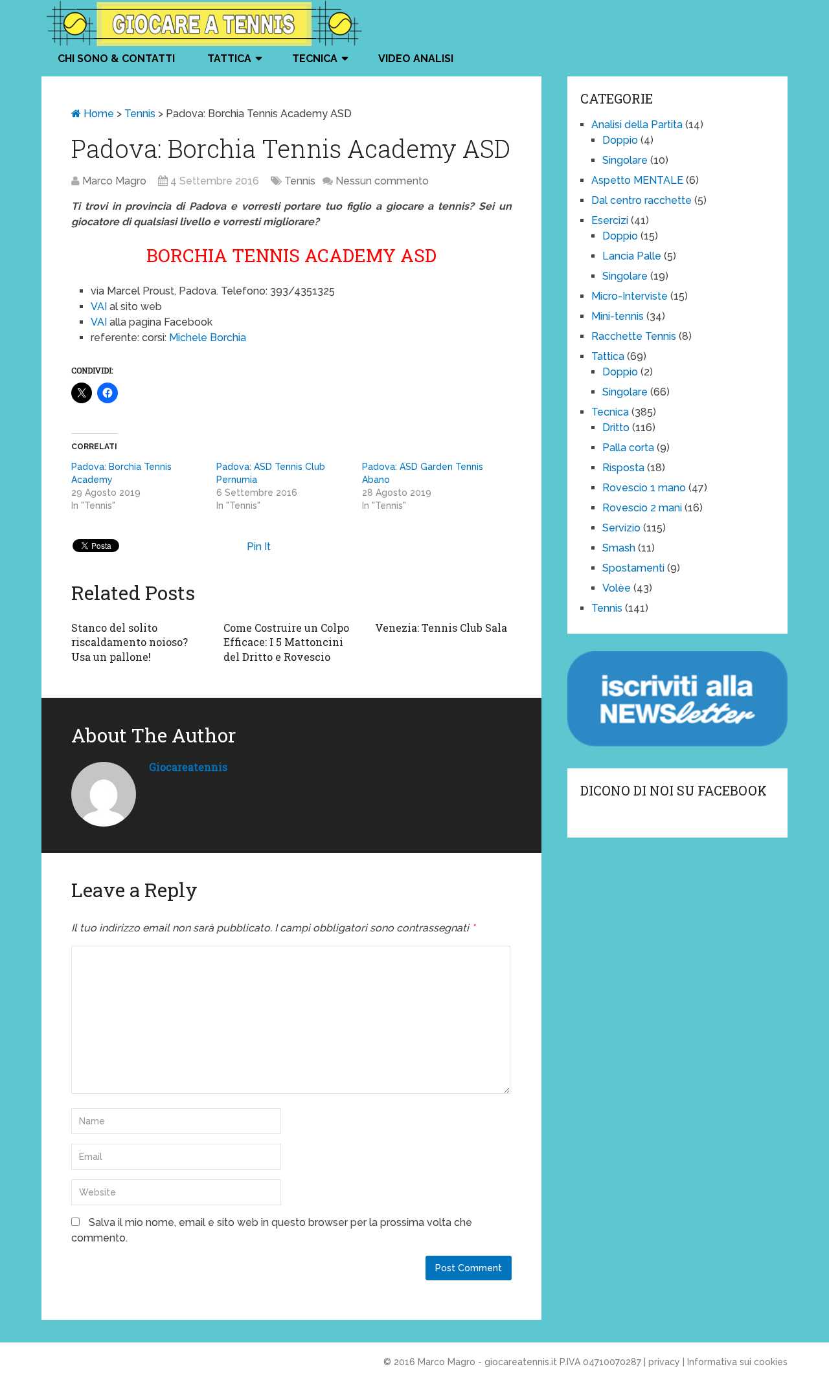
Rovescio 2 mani (642, 508)
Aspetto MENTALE (637, 180)
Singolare (625, 160)
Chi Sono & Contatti (116, 58)
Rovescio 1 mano (644, 488)
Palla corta (628, 447)
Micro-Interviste (629, 296)
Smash (618, 548)
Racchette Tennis (633, 336)
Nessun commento (382, 181)
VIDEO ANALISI (415, 58)
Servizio (621, 528)
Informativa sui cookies (737, 1362)
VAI (99, 306)
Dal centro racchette (641, 200)
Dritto (616, 427)
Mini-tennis (617, 316)
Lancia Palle (631, 256)
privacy (664, 1362)
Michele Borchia (207, 337)
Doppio (620, 140)
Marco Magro (114, 181)
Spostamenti (633, 568)
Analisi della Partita (637, 124)
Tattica (229, 58)
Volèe (616, 588)
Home (97, 113)
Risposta (623, 468)
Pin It (259, 546)
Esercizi (609, 220)
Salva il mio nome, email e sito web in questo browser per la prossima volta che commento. (271, 1230)
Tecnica (314, 58)
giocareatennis (188, 766)
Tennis (139, 113)
